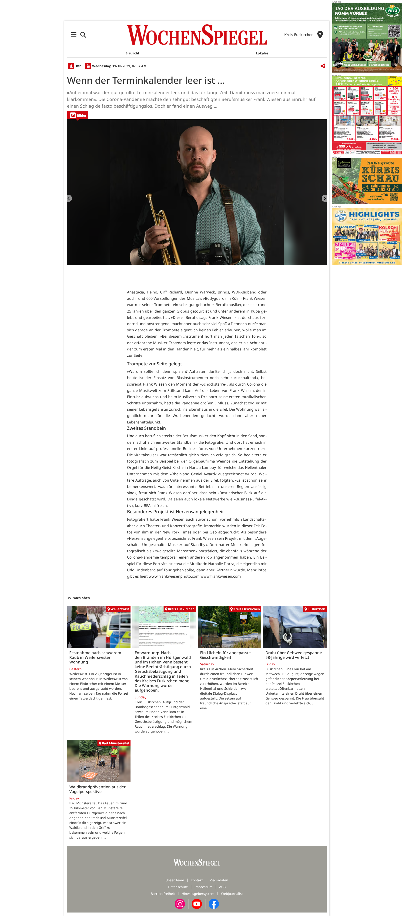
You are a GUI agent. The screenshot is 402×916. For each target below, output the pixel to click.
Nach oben (81, 598)
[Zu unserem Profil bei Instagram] (180, 903)
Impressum (203, 887)
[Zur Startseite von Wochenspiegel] (197, 34)
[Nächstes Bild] (324, 198)
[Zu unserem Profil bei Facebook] (214, 903)
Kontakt (197, 880)
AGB (222, 887)
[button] (74, 35)
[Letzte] (69, 198)
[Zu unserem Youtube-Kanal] (197, 903)
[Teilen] (323, 66)
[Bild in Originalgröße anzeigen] (197, 192)
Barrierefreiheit (163, 893)
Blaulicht (132, 53)
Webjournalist (232, 893)
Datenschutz (178, 887)
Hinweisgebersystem (198, 893)
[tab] (77, 115)
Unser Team (174, 880)
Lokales (262, 53)
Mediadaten (218, 880)
